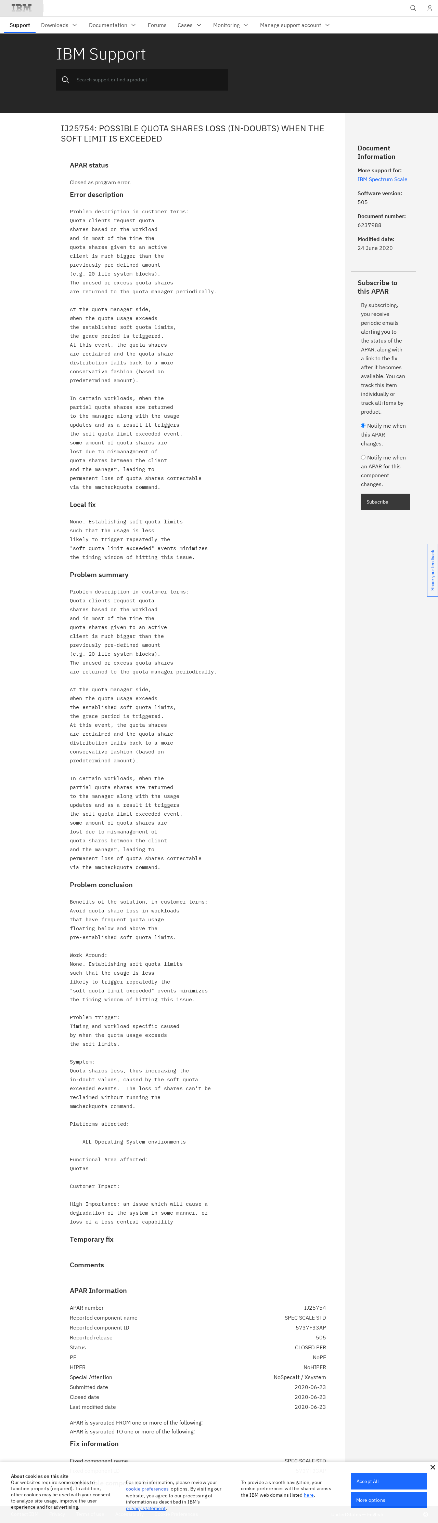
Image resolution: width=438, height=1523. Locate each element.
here (309, 1495)
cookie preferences (147, 1489)
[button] (432, 1467)
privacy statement (146, 1508)
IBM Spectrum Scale (383, 179)
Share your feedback (432, 570)
